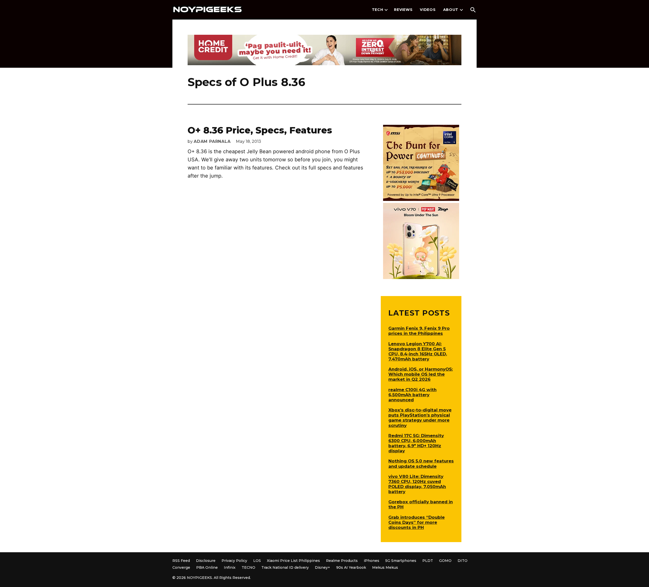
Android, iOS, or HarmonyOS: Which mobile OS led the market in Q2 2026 (420, 374)
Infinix (230, 567)
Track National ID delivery (285, 567)
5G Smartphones (400, 560)
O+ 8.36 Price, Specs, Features (260, 130)
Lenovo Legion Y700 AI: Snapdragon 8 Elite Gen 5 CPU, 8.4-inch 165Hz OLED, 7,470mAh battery (417, 351)
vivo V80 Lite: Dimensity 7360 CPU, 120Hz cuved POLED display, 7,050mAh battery (417, 484)
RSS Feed (181, 560)
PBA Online (207, 567)
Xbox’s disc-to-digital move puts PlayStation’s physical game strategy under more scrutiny (420, 417)
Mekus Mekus (385, 567)
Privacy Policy (234, 560)
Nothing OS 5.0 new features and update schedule (421, 463)
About (451, 9)
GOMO (445, 560)
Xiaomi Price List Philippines (293, 560)
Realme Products (342, 560)
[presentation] (386, 10)
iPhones (371, 560)
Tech (377, 9)
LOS (257, 560)
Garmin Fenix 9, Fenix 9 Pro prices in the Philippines (419, 331)
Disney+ (322, 567)
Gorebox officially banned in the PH (420, 504)
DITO (462, 560)
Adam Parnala (212, 141)
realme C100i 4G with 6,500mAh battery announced (412, 394)
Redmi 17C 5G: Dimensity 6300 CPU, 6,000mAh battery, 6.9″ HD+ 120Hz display (416, 443)
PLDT (427, 560)
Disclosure (205, 560)
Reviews (403, 9)
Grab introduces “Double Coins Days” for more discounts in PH (416, 522)
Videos (428, 9)
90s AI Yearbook (351, 567)
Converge (181, 567)
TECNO (248, 567)
